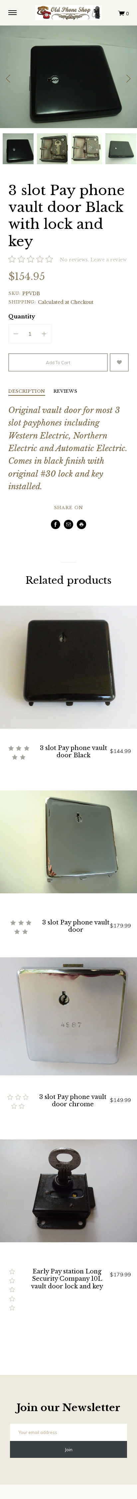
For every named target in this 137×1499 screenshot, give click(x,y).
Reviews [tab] (65, 391)
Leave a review (108, 260)
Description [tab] (26, 391)
